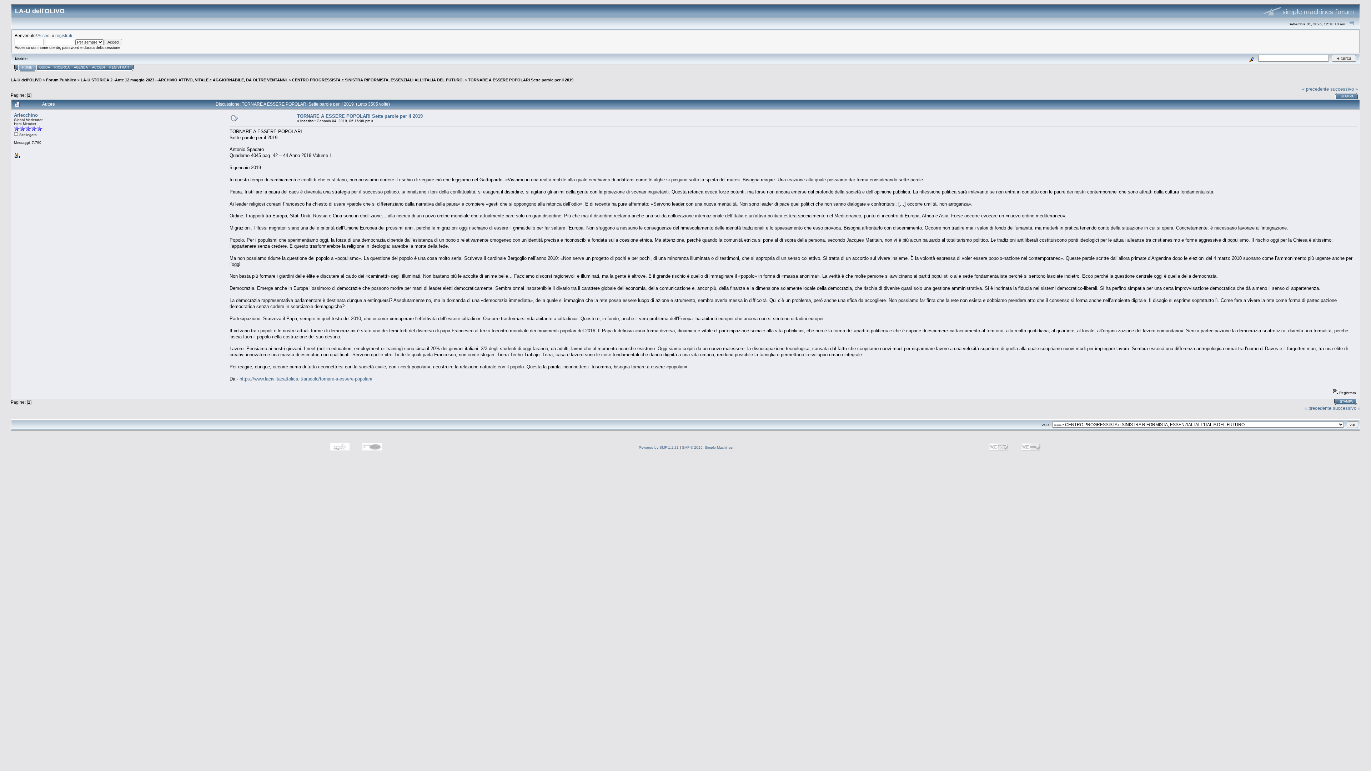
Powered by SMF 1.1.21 (659, 447)
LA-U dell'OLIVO (26, 80)
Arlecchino (26, 115)
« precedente (1315, 89)
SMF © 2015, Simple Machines (707, 447)
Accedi (44, 35)
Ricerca (62, 67)
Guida (44, 67)
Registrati (119, 67)
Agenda (81, 67)
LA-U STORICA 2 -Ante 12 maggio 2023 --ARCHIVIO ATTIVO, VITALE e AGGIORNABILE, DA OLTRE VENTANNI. (184, 80)
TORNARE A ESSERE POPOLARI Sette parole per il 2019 (520, 80)
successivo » (1344, 89)
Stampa (1347, 96)
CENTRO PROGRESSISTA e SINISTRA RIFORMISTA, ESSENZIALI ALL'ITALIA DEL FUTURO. (378, 80)
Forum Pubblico (61, 80)
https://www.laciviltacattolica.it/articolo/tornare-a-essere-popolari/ (306, 379)
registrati (63, 35)
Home (27, 67)
